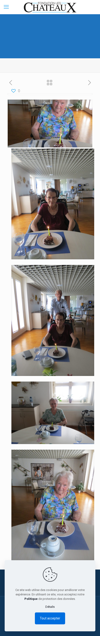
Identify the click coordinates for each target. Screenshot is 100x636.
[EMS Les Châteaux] (50, 7)
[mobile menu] (6, 7)
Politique (31, 599)
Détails (50, 606)
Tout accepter (50, 618)
